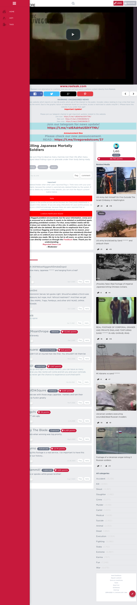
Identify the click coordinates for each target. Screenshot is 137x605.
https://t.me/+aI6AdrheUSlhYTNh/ (77, 116)
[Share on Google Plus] (68, 94)
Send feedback (116, 575)
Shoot (99, 489)
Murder (99, 505)
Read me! (116, 585)
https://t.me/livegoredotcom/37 (78, 139)
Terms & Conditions (116, 580)
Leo (116, 151)
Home (11, 11)
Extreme (100, 552)
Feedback (68, 239)
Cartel (99, 510)
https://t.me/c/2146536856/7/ (78, 121)
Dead (99, 531)
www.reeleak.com (73, 86)
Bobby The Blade (35, 430)
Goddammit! (31, 469)
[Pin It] (85, 94)
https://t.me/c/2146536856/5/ (77, 119)
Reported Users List (52, 244)
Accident (100, 479)
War (98, 568)
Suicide (100, 521)
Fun (98, 563)
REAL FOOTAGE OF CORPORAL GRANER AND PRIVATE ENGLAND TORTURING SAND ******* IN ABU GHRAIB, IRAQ (115, 330)
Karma (99, 557)
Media (101, 170)
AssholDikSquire (34, 390)
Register (131, 3)
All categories (102, 473)
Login (119, 3)
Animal (99, 526)
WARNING (116, 587)
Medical (100, 515)
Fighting (100, 542)
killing (31, 167)
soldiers (42, 167)
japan (53, 167)
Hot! (11, 18)
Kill (97, 484)
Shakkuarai (30, 349)
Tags (11, 24)
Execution (101, 536)
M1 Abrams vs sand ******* (108, 374)
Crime (99, 500)
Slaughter (101, 494)
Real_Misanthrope (35, 331)
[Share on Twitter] (52, 94)
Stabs (99, 547)
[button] (73, 34)
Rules (116, 583)
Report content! (116, 578)
